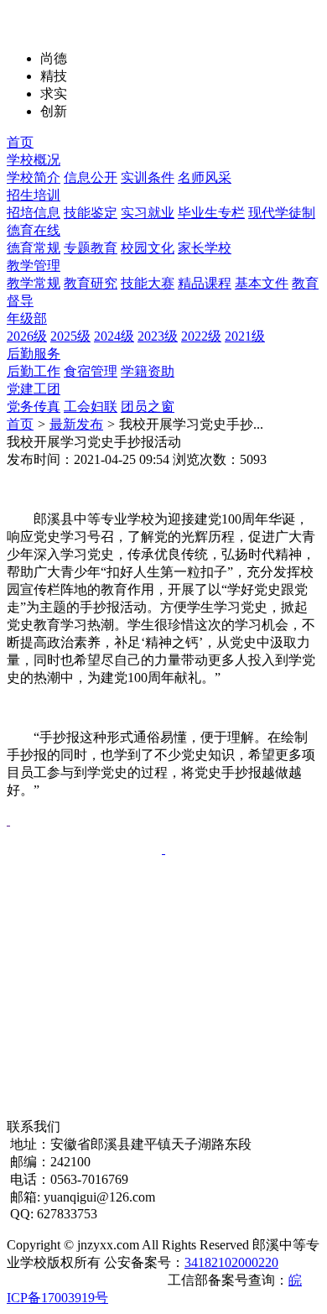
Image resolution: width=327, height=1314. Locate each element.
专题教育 (90, 248)
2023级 (158, 336)
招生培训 (33, 195)
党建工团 (33, 389)
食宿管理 (90, 371)
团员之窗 (147, 406)
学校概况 (33, 160)
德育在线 (33, 230)
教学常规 (33, 283)
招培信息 (33, 213)
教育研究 (90, 283)
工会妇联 (90, 406)
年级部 (27, 318)
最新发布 (76, 424)
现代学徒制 (281, 213)
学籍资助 (147, 371)
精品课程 (204, 283)
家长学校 (204, 248)
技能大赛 (147, 283)
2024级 (114, 336)
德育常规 (33, 248)
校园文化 (147, 248)
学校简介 (33, 177)
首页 (20, 142)
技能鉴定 (90, 213)
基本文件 (261, 283)
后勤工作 (33, 371)
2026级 (27, 336)
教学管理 (33, 265)
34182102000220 (231, 1262)
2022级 (201, 336)
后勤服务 (33, 354)
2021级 (245, 336)
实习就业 (147, 213)
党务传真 (33, 406)
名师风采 (204, 177)
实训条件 (147, 177)
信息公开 (90, 177)
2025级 (70, 336)
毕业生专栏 (211, 213)
